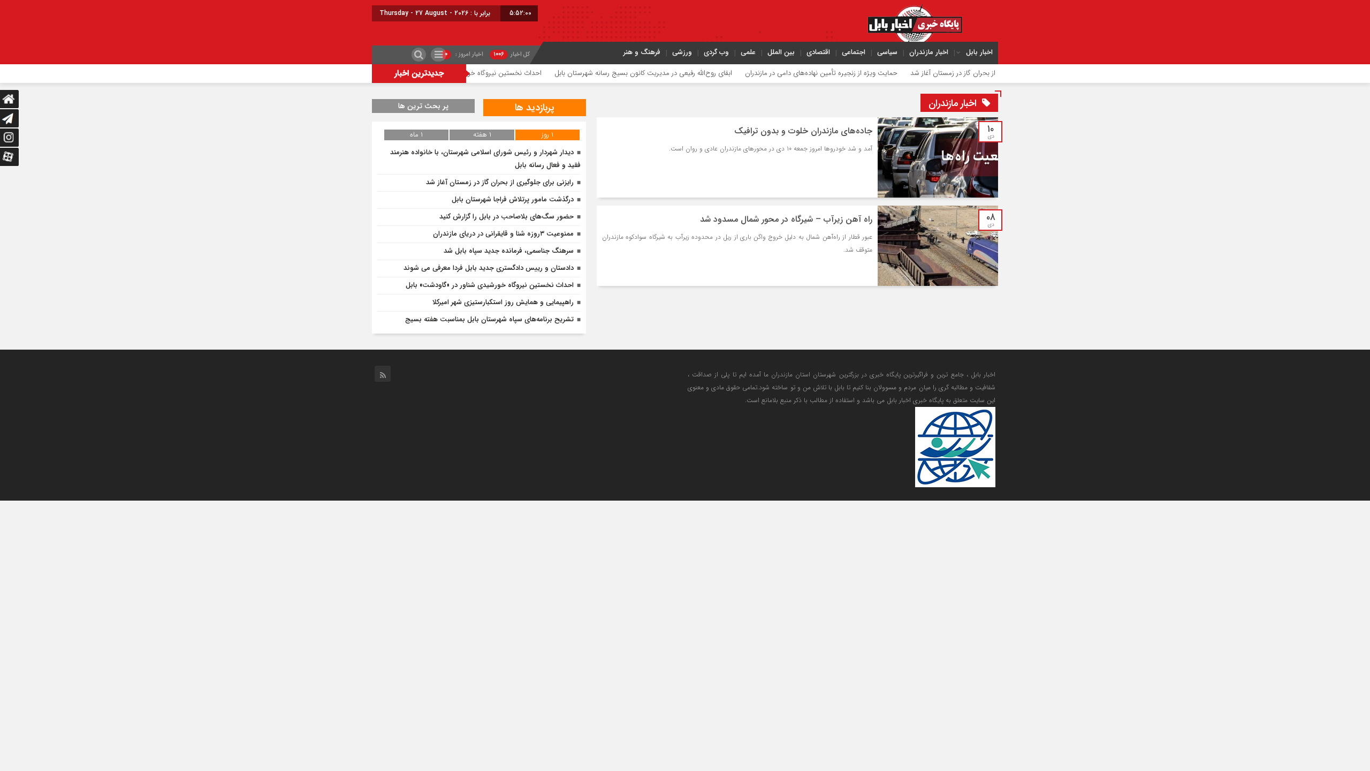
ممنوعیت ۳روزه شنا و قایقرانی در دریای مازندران (503, 233)
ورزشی (682, 52)
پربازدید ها (534, 107)
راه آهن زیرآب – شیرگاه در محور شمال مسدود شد (786, 219)
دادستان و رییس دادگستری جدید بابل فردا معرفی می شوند (489, 268)
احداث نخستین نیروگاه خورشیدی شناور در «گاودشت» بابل (491, 73)
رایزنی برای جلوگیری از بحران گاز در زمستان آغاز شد (500, 182)
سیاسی (887, 52)
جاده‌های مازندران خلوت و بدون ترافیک (803, 131)
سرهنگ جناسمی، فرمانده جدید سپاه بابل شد (509, 250)
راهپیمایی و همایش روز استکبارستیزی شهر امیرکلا (503, 302)
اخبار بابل (979, 52)
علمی (748, 52)
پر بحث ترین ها (423, 106)
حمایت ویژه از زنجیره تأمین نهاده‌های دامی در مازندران (852, 73)
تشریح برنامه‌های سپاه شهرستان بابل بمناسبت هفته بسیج (489, 319)
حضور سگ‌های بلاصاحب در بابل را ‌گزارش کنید (506, 216)
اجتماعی (853, 52)
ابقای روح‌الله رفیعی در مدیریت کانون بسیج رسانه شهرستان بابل (674, 73)
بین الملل (781, 52)
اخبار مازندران (928, 52)
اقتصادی (818, 52)
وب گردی (716, 52)
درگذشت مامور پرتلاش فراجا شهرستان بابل (513, 199)
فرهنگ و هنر (641, 52)
